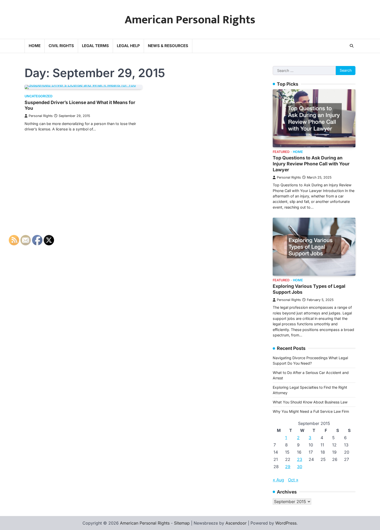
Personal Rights (41, 116)
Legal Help (128, 45)
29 (287, 466)
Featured (281, 152)
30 (299, 466)
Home (35, 45)
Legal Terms (95, 45)
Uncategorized (38, 96)
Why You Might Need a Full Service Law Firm (311, 411)
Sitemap (182, 523)
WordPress (286, 523)
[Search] (351, 46)
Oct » (293, 479)
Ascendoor (236, 523)
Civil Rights (61, 45)
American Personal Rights (190, 20)
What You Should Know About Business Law (310, 402)
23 (299, 459)
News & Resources (168, 45)
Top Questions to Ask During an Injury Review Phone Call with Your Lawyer (311, 163)
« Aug (278, 479)
